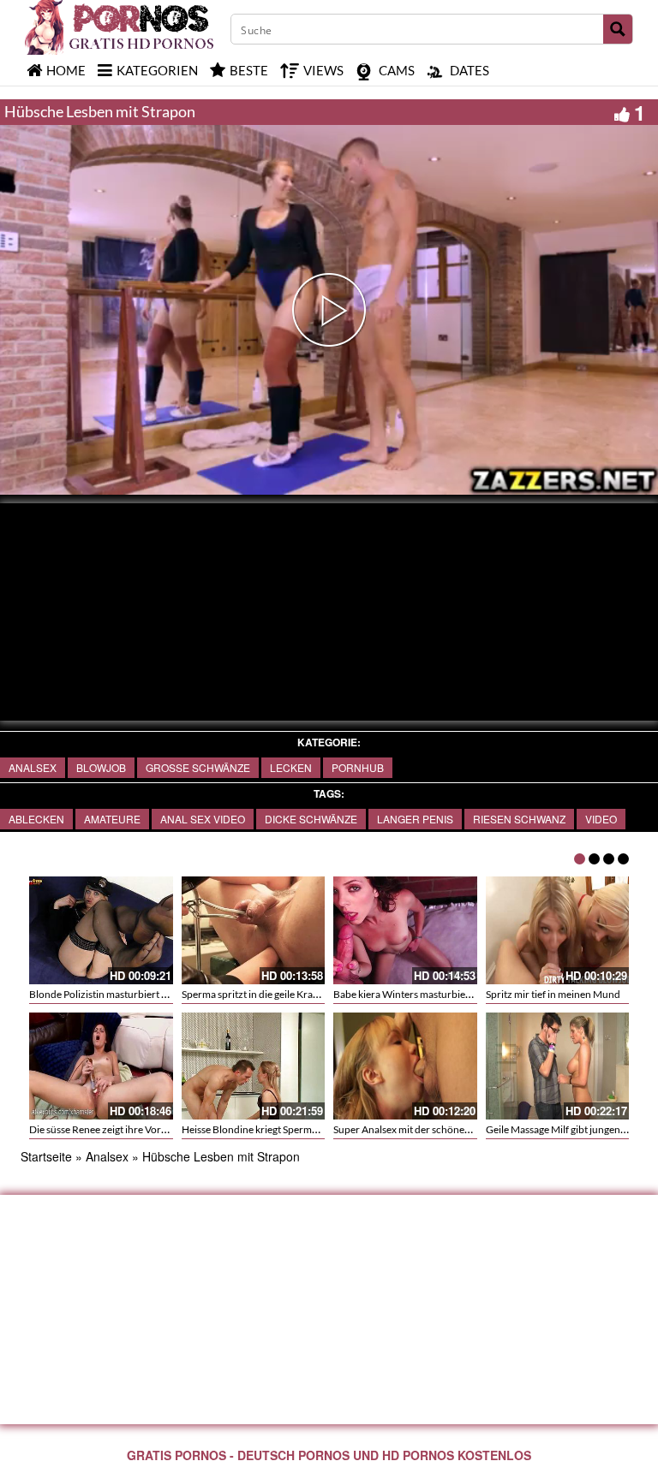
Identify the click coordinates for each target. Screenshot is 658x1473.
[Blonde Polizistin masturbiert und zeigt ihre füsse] (101, 930)
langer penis (415, 818)
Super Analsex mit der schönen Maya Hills (425, 1129)
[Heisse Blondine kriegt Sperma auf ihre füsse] (254, 1066)
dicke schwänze (311, 818)
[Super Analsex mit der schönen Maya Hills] (405, 1066)
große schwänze (198, 767)
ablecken (36, 818)
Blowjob (101, 767)
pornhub (358, 767)
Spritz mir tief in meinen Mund (553, 994)
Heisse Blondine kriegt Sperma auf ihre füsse (280, 1129)
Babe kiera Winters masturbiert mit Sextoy (427, 994)
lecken (291, 767)
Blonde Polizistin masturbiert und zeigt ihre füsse (138, 994)
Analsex (33, 767)
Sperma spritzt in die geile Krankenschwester (281, 994)
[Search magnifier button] (617, 29)
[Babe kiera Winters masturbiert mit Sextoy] (405, 930)
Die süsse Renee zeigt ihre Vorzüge (105, 1129)
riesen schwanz (519, 818)
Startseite (46, 1156)
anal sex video (202, 818)
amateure (112, 818)
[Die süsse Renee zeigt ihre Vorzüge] (101, 1066)
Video (601, 818)
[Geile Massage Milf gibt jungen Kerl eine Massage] (558, 1066)
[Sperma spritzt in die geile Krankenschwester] (254, 930)
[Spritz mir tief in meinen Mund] (558, 930)
